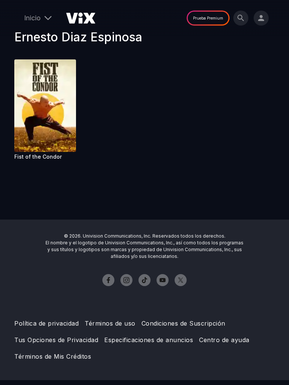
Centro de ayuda (224, 340)
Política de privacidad (46, 323)
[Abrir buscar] (240, 18)
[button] (45, 105)
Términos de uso (110, 323)
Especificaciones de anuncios (148, 340)
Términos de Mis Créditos (52, 356)
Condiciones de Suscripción (183, 323)
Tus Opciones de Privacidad (56, 340)
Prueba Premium (208, 18)
